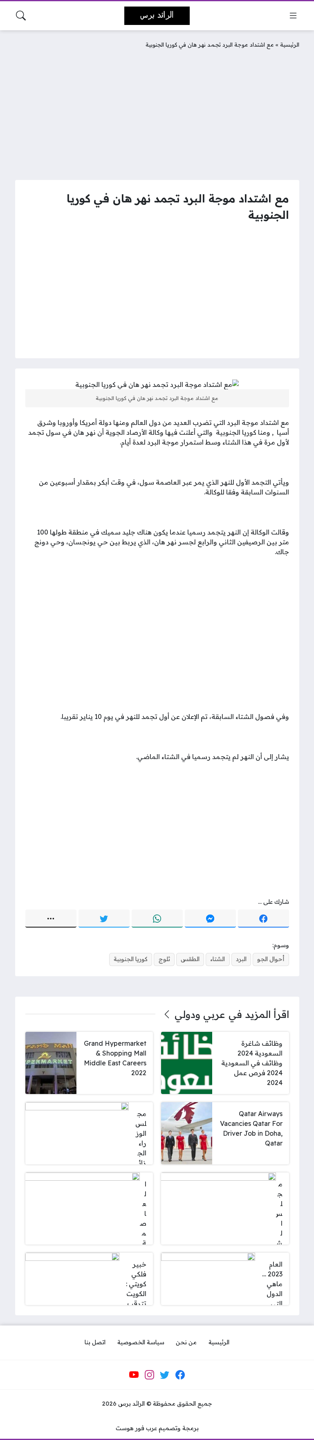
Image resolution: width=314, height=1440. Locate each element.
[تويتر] (104, 919)
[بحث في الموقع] (21, 15)
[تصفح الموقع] (293, 15)
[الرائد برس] (157, 16)
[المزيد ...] (50, 919)
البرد (241, 959)
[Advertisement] (157, 112)
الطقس (190, 959)
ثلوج (164, 959)
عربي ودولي (200, 1014)
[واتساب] (157, 919)
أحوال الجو (270, 959)
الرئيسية (289, 44)
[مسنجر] (210, 919)
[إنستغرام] (149, 1375)
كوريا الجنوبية (131, 959)
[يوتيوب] (134, 1375)
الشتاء (217, 959)
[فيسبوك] (263, 919)
